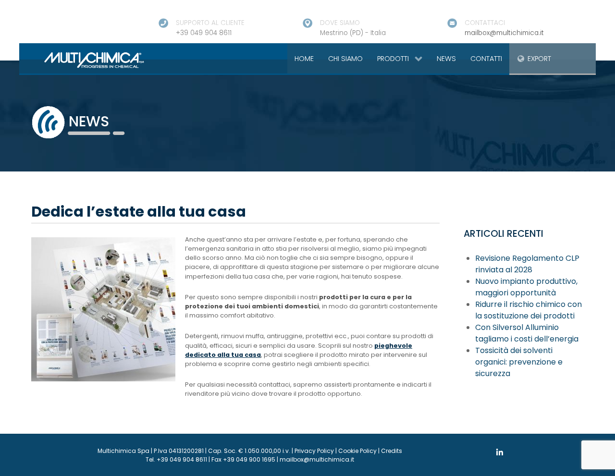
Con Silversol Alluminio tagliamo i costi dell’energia (526, 333)
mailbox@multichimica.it (504, 32)
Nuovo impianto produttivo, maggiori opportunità (526, 287)
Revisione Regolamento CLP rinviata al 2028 (527, 264)
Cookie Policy (357, 451)
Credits (391, 451)
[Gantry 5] (83, 59)
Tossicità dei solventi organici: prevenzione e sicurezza (519, 362)
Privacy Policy (314, 451)
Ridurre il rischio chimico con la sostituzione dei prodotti (528, 310)
